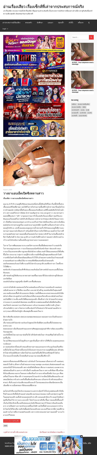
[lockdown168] (48, 445)
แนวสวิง (89, 113)
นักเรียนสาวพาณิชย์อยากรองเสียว (51, 432)
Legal (4, 29)
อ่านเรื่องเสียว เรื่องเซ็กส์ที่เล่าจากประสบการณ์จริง (43, 6)
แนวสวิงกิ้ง (74, 115)
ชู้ (88, 23)
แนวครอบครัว (75, 110)
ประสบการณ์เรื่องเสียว (84, 104)
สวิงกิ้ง (71, 23)
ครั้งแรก (80, 23)
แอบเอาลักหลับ (83, 115)
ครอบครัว (28, 23)
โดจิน (85, 443)
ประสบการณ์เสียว (76, 107)
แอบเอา (50, 23)
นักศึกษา (40, 23)
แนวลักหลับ (83, 113)
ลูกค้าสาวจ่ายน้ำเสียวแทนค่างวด (15, 432)
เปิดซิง (5, 425)
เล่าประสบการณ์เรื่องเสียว (11, 23)
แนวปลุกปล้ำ (75, 113)
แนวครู (82, 110)
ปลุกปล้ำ (61, 23)
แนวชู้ (87, 110)
